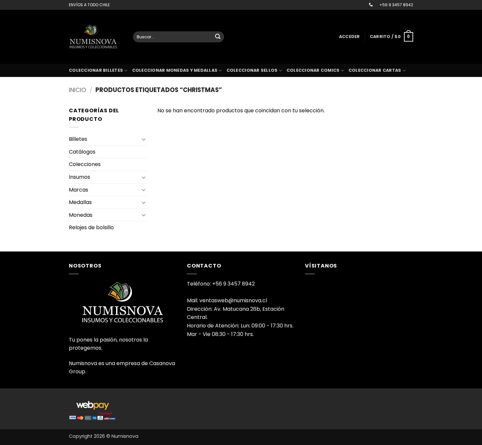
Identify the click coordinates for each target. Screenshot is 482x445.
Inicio (77, 90)
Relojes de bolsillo (91, 227)
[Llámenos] (371, 5)
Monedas (80, 215)
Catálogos (82, 152)
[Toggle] (144, 139)
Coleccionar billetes (96, 70)
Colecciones (85, 164)
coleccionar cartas (375, 70)
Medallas (80, 202)
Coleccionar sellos (252, 70)
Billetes (78, 139)
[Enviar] (217, 37)
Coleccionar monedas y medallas (175, 70)
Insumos (79, 177)
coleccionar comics (313, 70)
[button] (349, 36)
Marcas (78, 190)
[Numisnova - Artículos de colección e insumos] (96, 36)
